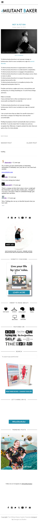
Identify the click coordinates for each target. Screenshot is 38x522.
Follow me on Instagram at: (19, 484)
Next (35, 450)
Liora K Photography (19, 55)
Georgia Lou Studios (20, 519)
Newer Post (6, 143)
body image (4, 136)
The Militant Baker (14, 517)
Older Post (32, 143)
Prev (3, 450)
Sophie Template (25, 517)
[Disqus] (19, 182)
